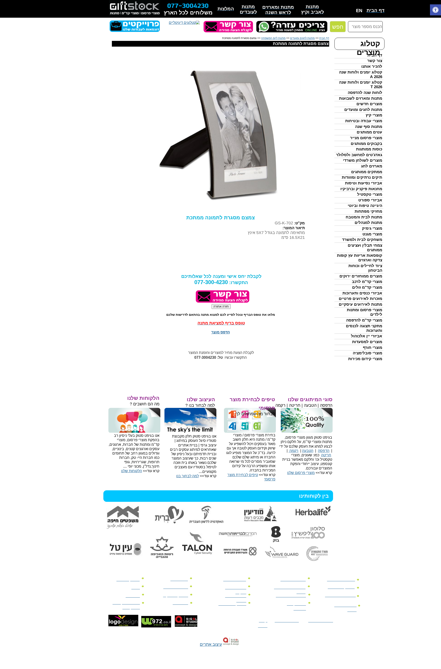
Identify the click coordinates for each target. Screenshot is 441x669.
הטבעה (307, 451)
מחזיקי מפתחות (368, 211)
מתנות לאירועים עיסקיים (360, 304)
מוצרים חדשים (369, 104)
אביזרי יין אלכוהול (366, 336)
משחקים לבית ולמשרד (362, 239)
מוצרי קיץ (374, 115)
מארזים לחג (371, 166)
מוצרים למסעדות (367, 342)
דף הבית (375, 55)
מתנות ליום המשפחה (273, 38)
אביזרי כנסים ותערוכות (362, 293)
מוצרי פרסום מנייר (366, 138)
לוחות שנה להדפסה (365, 92)
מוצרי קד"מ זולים (367, 287)
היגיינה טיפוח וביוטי (365, 205)
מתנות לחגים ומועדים (363, 109)
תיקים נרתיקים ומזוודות (362, 177)
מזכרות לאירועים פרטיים (360, 298)
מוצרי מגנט (372, 234)
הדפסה (323, 451)
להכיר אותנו (371, 66)
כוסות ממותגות (369, 149)
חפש (337, 27)
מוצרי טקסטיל (369, 194)
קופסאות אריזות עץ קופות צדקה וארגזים (359, 257)
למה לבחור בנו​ (187, 476)
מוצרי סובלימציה (367, 353)
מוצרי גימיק (372, 228)
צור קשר (374, 61)
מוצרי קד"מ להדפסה (364, 320)
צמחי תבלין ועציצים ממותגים (365, 247)
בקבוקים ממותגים (366, 143)
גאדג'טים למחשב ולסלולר (359, 155)
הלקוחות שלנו (131, 471)
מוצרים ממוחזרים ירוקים (360, 276)
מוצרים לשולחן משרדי (362, 160)
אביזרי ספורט (370, 200)
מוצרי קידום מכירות (365, 359)
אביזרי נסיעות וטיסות (363, 183)
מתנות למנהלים (368, 222)
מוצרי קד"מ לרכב (367, 281)
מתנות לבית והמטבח (364, 217)
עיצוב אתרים (211, 644)
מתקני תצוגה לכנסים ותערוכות (364, 328)
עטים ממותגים (369, 132)
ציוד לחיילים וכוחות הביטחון (365, 268)
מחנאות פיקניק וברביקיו (361, 189)
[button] (435, 10)
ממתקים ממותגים (366, 172)
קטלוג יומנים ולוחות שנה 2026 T (360, 84)
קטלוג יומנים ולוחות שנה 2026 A (360, 74)
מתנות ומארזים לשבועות (360, 98)
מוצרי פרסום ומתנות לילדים (364, 312)
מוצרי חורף (372, 347)
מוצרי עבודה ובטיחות (363, 121)
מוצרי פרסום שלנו (301, 473)
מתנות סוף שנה (368, 126)
